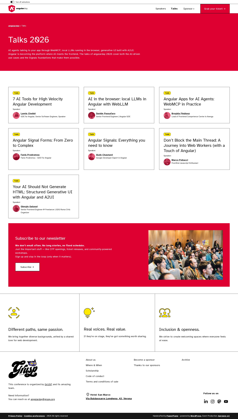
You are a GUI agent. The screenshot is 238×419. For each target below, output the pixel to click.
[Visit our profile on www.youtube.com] (225, 401)
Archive (186, 359)
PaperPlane (172, 416)
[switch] (20, 2)
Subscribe (30, 268)
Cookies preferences (34, 416)
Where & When (94, 365)
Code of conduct (95, 376)
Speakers (161, 8)
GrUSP (48, 384)
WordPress (196, 416)
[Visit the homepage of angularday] (20, 8)
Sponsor (188, 8)
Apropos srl (224, 416)
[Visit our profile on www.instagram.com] (212, 401)
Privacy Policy (15, 416)
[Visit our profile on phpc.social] (219, 401)
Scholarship (92, 370)
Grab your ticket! (213, 8)
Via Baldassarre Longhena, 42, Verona (109, 398)
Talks (174, 8)
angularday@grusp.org (43, 399)
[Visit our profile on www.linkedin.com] (205, 401)
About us (91, 359)
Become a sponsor (144, 359)
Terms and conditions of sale (102, 381)
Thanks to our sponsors (147, 365)
